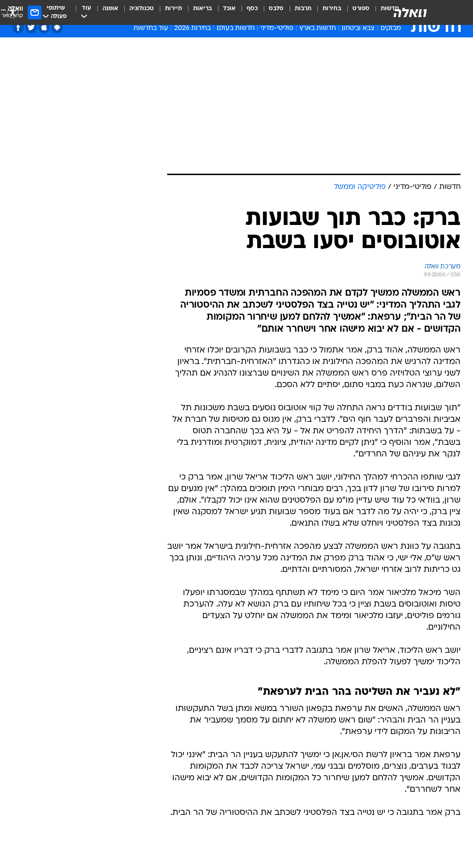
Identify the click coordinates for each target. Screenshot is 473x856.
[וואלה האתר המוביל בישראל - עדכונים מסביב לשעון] (410, 12)
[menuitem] (355, 12)
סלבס (276, 9)
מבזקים (391, 28)
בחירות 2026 (192, 28)
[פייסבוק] (18, 27)
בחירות (331, 9)
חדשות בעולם (236, 28)
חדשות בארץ (317, 28)
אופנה (110, 9)
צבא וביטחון (358, 28)
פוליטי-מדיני (277, 28)
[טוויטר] (31, 27)
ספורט (361, 9)
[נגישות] (12, 12)
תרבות (303, 9)
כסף (252, 9)
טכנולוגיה (141, 9)
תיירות (173, 9)
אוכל (229, 9)
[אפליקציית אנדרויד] (57, 27)
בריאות (202, 9)
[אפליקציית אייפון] (44, 27)
